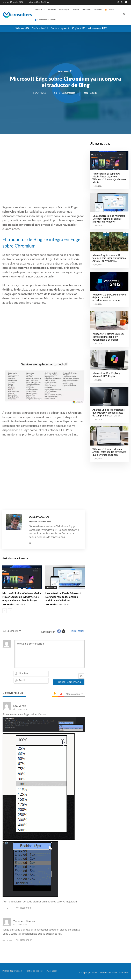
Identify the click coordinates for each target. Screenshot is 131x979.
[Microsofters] (14, 15)
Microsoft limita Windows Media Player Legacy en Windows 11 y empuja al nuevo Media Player (21, 597)
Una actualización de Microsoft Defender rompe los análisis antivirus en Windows (63, 597)
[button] (124, 14)
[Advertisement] (43, 178)
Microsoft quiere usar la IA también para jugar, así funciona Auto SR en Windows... (109, 258)
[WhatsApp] (55, 145)
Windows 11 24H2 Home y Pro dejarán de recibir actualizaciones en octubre (109, 298)
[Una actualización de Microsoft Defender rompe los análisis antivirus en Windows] (65, 577)
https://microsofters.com (40, 522)
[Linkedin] (63, 145)
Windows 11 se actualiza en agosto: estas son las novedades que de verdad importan (109, 452)
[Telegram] (71, 145)
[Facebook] (114, 2)
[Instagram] (118, 2)
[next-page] (10, 610)
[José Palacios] (16, 529)
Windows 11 (65, 71)
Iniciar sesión (77, 631)
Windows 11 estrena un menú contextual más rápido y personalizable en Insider (108, 337)
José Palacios (90, 93)
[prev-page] (4, 610)
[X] (122, 2)
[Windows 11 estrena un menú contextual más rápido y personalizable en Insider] (109, 320)
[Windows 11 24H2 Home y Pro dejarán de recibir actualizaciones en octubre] (109, 281)
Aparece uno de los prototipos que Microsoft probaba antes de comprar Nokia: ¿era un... (108, 413)
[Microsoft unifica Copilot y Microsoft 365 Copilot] (109, 360)
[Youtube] (126, 2)
